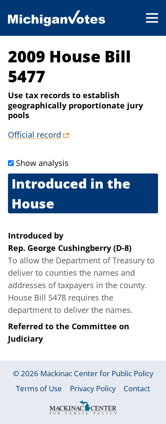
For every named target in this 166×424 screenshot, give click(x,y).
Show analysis (42, 163)
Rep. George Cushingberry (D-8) (69, 248)
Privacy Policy (93, 388)
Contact (137, 388)
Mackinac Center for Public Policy (97, 373)
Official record (34, 134)
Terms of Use (39, 388)
